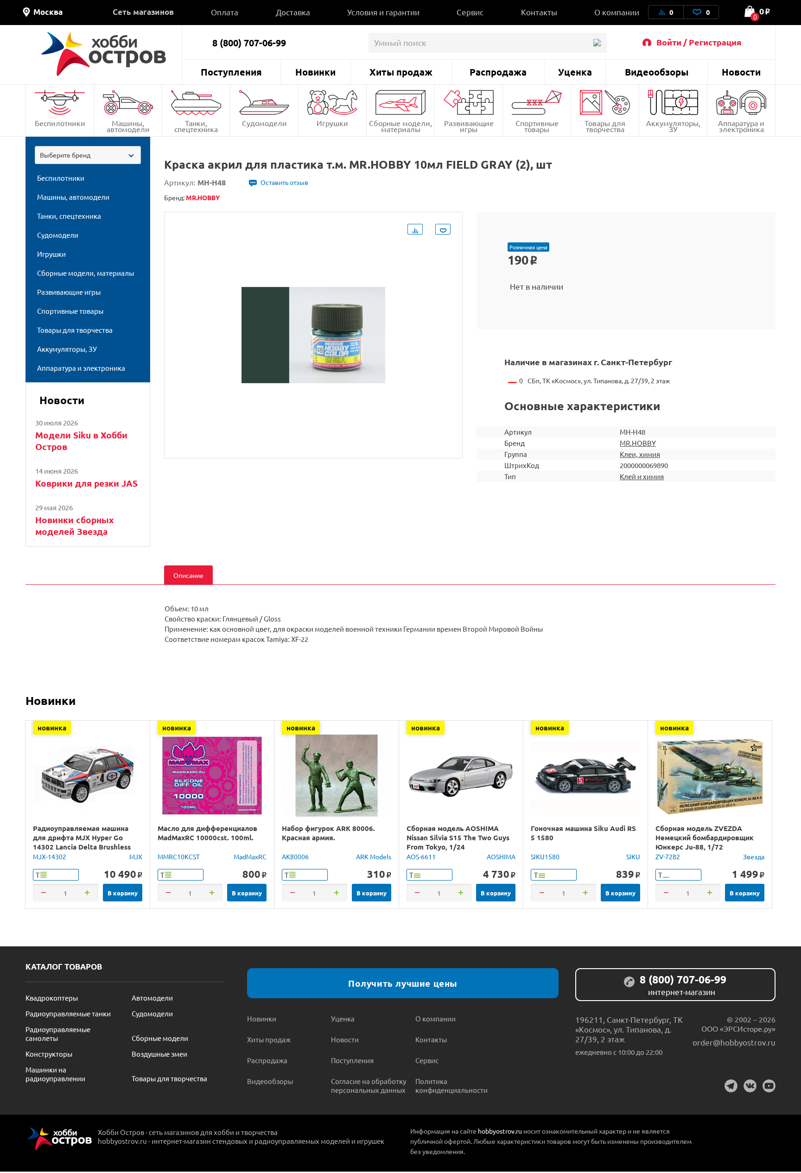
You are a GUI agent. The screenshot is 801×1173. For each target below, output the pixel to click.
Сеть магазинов (143, 12)
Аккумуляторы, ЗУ (673, 125)
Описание (188, 575)
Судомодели (264, 122)
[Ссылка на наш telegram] (731, 1085)
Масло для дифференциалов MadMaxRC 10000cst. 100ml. (207, 833)
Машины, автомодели (128, 125)
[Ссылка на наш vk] (750, 1085)
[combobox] (88, 155)
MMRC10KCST (179, 856)
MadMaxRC (250, 856)
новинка (52, 727)
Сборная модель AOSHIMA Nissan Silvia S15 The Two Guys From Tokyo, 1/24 (458, 837)
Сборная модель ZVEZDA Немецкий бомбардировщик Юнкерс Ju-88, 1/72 (704, 837)
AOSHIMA (501, 856)
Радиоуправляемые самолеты (57, 1033)
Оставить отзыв (284, 182)
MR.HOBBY (638, 442)
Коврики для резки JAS (86, 483)
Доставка (293, 12)
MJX (135, 856)
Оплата (224, 12)
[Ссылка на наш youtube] (769, 1086)
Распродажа (498, 72)
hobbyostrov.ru (500, 1131)
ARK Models (373, 856)
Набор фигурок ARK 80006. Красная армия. (328, 833)
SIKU (633, 856)
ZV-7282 (667, 856)
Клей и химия (642, 476)
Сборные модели (160, 1038)
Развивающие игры (469, 125)
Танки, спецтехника (196, 125)
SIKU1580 (545, 856)
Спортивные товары (537, 125)
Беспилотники (60, 122)
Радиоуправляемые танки (68, 1013)
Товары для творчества (605, 125)
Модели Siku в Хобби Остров (81, 440)
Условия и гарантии (383, 12)
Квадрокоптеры (51, 997)
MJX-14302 (49, 856)
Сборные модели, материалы (400, 125)
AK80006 (295, 856)
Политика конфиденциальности (451, 1085)
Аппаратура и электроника (741, 125)
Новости (741, 72)
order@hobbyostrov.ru (734, 1042)
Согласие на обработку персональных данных (368, 1085)
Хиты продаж (400, 72)
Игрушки (332, 122)
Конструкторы (48, 1053)
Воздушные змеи (159, 1053)
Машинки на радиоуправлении (55, 1074)
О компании (616, 12)
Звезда (753, 856)
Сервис (470, 12)
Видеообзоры (656, 72)
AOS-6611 (421, 856)
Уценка (575, 72)
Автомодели (152, 997)
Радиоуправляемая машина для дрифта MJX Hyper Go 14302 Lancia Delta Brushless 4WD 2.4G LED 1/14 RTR (82, 842)
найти (597, 43)
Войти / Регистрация (699, 42)
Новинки (315, 72)
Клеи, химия (640, 454)
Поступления (231, 72)
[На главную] (103, 54)
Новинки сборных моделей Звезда (74, 525)
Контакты (539, 12)
